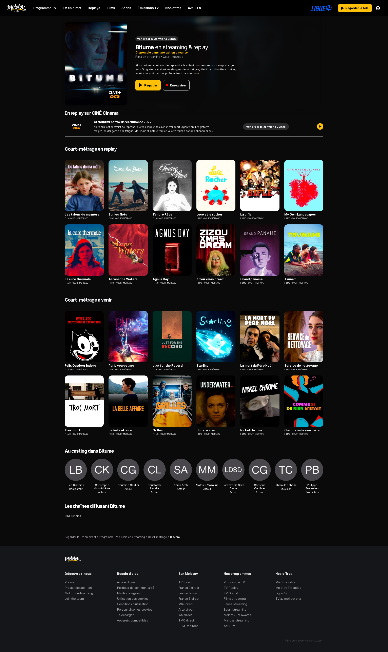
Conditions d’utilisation (132, 604)
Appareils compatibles (132, 620)
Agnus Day (161, 279)
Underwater (205, 430)
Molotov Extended (288, 588)
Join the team (74, 598)
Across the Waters (123, 279)
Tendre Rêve (162, 214)
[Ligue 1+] (322, 8)
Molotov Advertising (79, 593)
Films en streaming (147, 56)
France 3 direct (189, 593)
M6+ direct (186, 604)
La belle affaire (120, 430)
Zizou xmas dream (210, 279)
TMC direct (186, 620)
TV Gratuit (231, 593)
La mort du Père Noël (256, 365)
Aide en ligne (126, 582)
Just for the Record (168, 365)
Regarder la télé (357, 8)
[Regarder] (320, 126)
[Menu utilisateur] (378, 8)
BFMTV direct (188, 626)
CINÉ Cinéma (73, 515)
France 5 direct (188, 598)
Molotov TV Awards (237, 615)
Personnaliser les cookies (134, 609)
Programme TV (234, 582)
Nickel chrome (251, 430)
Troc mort (72, 430)
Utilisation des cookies (133, 598)
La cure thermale (78, 279)
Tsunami (290, 279)
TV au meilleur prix (288, 598)
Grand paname (251, 279)
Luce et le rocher (209, 214)
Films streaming (235, 598)
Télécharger (125, 615)
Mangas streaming (236, 620)
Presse (70, 582)
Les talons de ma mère (82, 214)
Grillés (158, 430)
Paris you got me (121, 365)
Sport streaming (235, 609)
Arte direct (186, 609)
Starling (202, 365)
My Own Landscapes (300, 214)
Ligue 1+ (281, 593)
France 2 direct (188, 588)
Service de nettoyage (301, 365)
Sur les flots (118, 214)
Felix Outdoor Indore (80, 365)
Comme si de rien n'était (303, 430)
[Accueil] (16, 8)
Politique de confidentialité (135, 588)
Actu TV (229, 626)
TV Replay (231, 588)
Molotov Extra (285, 582)
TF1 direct (185, 582)
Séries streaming (235, 604)
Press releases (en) (78, 588)
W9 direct (185, 615)
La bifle (246, 214)
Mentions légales (129, 593)
